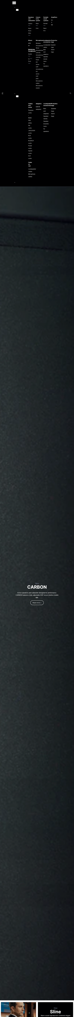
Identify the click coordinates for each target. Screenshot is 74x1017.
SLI (52, 20)
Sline (29, 33)
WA (52, 25)
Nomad (45, 23)
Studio (30, 54)
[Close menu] (14, 2)
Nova (29, 30)
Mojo (37, 23)
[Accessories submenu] (17, 96)
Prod (29, 61)
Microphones (39, 40)
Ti (51, 22)
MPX (29, 43)
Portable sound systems (45, 18)
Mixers (30, 40)
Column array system (38, 18)
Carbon (30, 23)
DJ (29, 59)
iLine (37, 28)
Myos (29, 28)
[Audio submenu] (17, 10)
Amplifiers (54, 17)
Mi (29, 45)
